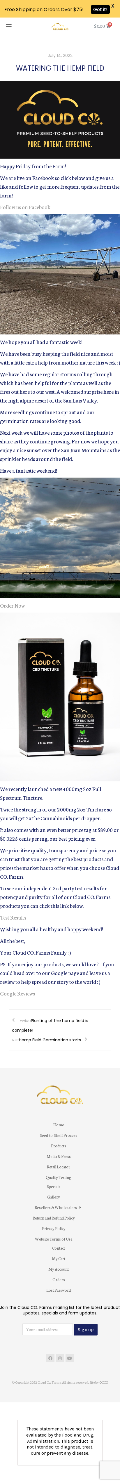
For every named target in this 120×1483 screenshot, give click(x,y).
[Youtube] (70, 1358)
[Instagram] (60, 1358)
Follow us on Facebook (25, 207)
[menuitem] (58, 1125)
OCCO (103, 1382)
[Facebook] (50, 1358)
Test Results (13, 917)
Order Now (12, 605)
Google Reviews (17, 993)
